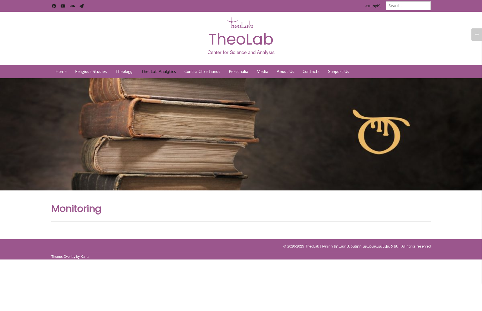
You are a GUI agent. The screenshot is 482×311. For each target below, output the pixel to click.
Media (262, 71)
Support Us (338, 71)
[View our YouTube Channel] (63, 6)
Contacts (311, 71)
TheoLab (241, 39)
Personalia (238, 71)
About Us (285, 71)
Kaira (85, 256)
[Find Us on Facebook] (54, 6)
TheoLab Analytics (158, 71)
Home (61, 71)
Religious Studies (91, 71)
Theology (123, 71)
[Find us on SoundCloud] (72, 6)
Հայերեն (373, 5)
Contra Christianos (202, 71)
